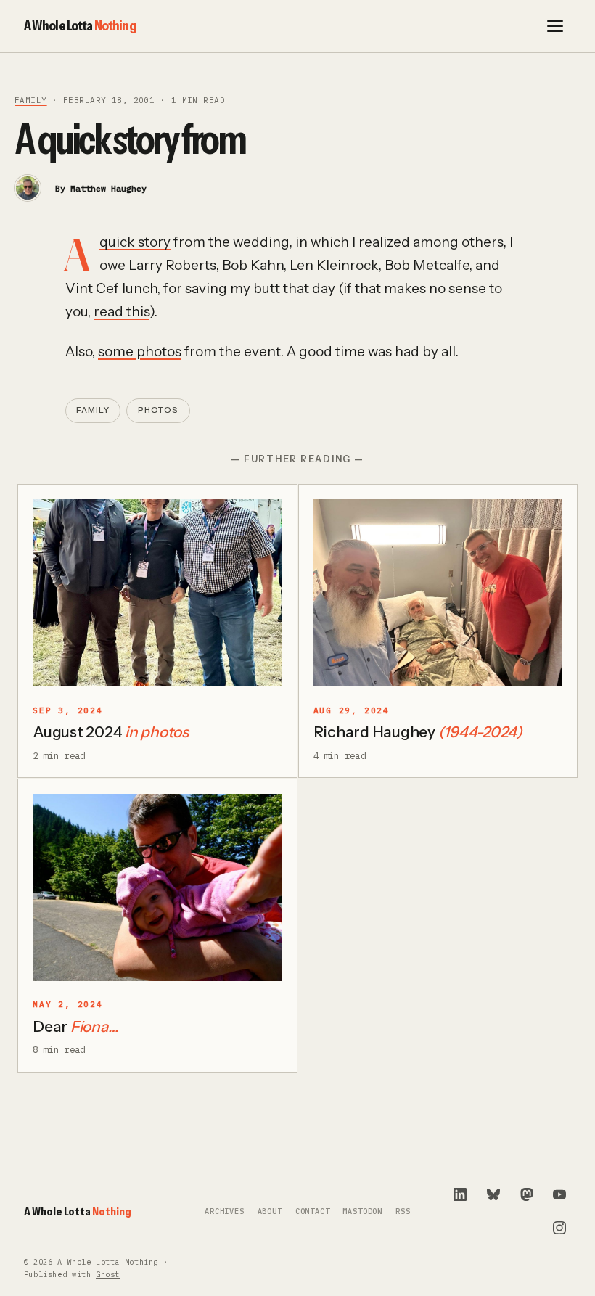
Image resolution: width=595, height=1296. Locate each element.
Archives (225, 1211)
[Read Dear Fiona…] (157, 887)
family (31, 100)
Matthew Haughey (108, 188)
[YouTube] (559, 1194)
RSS (402, 1211)
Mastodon (362, 1211)
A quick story (135, 242)
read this (121, 311)
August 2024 (111, 732)
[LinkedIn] (460, 1194)
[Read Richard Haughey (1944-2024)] (438, 592)
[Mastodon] (526, 1194)
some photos (139, 351)
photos (158, 410)
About (270, 1211)
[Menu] (555, 26)
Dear (75, 1026)
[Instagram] (559, 1227)
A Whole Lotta (80, 25)
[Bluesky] (493, 1194)
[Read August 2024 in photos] (157, 592)
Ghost (108, 1274)
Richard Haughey (417, 732)
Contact (312, 1211)
